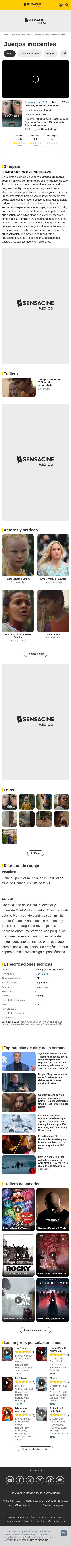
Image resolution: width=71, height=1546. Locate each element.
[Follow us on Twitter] (30, 1480)
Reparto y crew (36, 654)
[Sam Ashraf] (53, 611)
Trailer (18, 1373)
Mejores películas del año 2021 (36, 1022)
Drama (30, 105)
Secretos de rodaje (21, 865)
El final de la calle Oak (57, 1410)
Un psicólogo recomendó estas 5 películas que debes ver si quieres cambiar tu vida (52, 1079)
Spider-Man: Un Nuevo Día (58, 1349)
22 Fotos (35, 853)
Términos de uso (11, 1521)
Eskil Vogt (45, 109)
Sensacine (49, 1505)
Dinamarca (58, 969)
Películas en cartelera (20, 35)
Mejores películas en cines (35, 1449)
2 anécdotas (41, 987)
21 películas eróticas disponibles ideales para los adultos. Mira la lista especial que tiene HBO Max (52, 1142)
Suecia (48, 969)
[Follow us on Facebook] (20, 1480)
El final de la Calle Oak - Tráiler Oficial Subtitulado (19, 1318)
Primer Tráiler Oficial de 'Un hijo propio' (53, 1273)
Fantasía (41, 105)
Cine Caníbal (41, 974)
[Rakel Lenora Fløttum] (18, 555)
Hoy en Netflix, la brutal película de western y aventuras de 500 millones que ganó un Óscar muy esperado (53, 1163)
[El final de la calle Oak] (41, 1414)
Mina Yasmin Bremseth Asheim (18, 636)
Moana (53, 1378)
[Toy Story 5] (7, 1354)
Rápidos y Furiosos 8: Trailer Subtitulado (53, 1228)
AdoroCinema (16, 1505)
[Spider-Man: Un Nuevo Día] (41, 1354)
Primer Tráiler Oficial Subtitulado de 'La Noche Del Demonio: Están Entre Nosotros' (53, 1318)
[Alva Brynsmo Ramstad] (53, 555)
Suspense (54, 105)
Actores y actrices (21, 530)
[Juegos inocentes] (12, 113)
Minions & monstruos (21, 1410)
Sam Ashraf (53, 634)
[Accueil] (32, 5)
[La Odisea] (7, 1384)
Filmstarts (29, 1500)
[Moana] (41, 1384)
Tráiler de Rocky (18, 1273)
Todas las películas (40, 35)
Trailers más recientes (35, 1330)
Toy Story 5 (21, 1348)
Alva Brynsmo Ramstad (53, 579)
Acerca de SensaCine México (21, 1517)
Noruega (39, 969)
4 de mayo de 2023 (36, 102)
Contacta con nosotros (50, 1517)
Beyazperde (53, 1500)
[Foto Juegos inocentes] (9, 802)
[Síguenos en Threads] (60, 1480)
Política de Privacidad (33, 1521)
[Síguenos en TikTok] (50, 1480)
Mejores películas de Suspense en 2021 (41, 1024)
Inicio (6, 35)
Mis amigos (52, 136)
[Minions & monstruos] (7, 1414)
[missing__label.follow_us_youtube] (10, 1480)
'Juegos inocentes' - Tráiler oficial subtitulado (50, 382)
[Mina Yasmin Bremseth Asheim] (18, 611)
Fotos (9, 790)
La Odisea (21, 1378)
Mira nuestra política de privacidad (31, 1540)
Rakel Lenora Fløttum (48, 118)
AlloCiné (8, 1500)
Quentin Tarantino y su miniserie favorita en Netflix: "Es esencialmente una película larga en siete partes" (53, 1101)
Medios (19, 136)
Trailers (11, 373)
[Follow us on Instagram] (40, 1480)
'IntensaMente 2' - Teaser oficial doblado (19, 1228)
